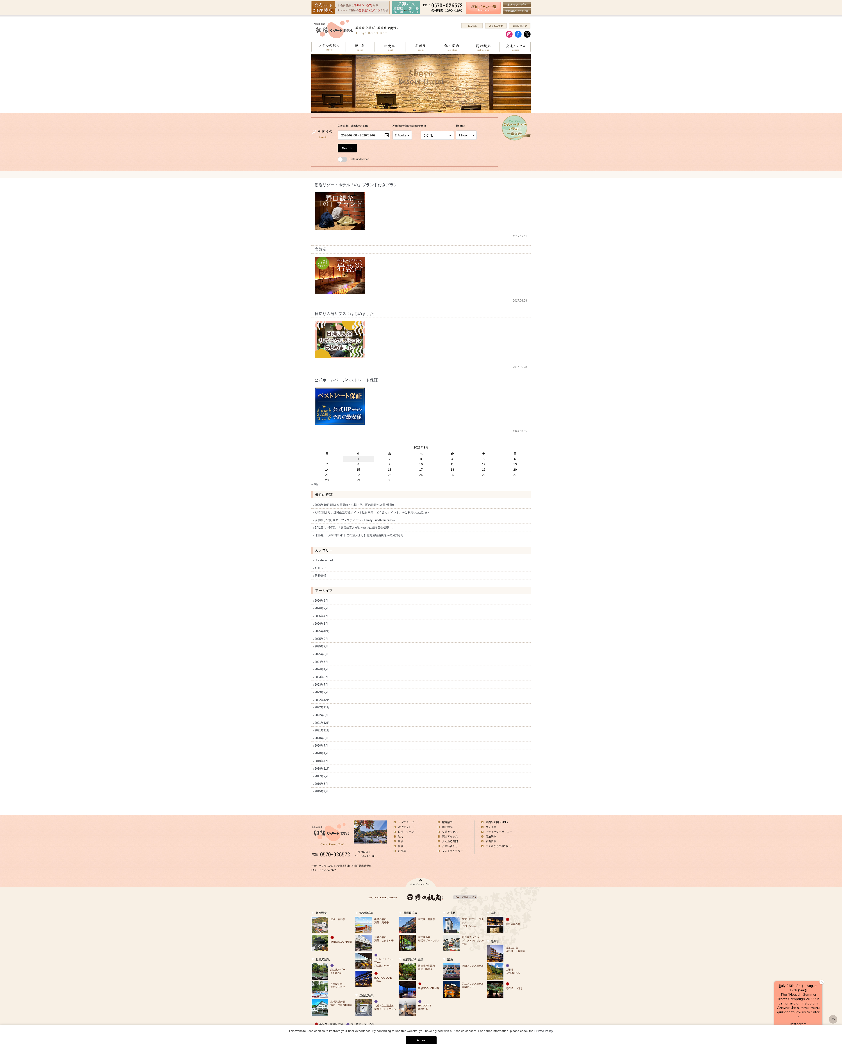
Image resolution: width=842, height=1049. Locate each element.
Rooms (460, 125)
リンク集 (491, 827)
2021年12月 (322, 722)
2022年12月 (322, 700)
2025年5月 (321, 654)
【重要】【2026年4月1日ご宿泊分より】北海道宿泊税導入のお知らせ (359, 535)
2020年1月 (321, 753)
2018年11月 (322, 768)
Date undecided (359, 159)
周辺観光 (483, 47)
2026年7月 (321, 608)
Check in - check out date (353, 125)
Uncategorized (324, 560)
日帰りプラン (406, 831)
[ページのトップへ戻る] (833, 1022)
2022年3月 (321, 715)
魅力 (400, 836)
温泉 (360, 47)
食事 (400, 846)
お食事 (390, 47)
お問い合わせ (450, 846)
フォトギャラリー (452, 850)
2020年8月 (321, 738)
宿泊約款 (491, 836)
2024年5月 (321, 661)
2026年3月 (321, 623)
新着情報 (320, 575)
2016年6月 (321, 783)
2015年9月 (321, 791)
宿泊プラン (404, 827)
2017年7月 (321, 776)
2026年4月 (321, 616)
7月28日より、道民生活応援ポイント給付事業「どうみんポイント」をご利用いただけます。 (374, 512)
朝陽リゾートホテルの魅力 (328, 47)
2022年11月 (322, 707)
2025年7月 (321, 646)
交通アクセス (515, 47)
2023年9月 (321, 677)
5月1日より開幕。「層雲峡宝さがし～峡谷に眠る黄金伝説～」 (355, 527)
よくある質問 (450, 841)
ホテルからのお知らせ (499, 846)
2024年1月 (321, 669)
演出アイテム (450, 836)
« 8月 (315, 484)
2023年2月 (321, 692)
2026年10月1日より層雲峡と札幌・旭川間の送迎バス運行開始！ (356, 504)
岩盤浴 (320, 249)
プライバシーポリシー (499, 831)
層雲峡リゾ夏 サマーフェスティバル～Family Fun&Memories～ (355, 520)
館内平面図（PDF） (497, 822)
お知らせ (320, 568)
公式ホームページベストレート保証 (346, 380)
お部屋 (420, 47)
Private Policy (543, 1031)
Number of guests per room (405, 125)
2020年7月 (321, 745)
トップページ (406, 822)
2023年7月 (321, 684)
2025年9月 (321, 638)
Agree (421, 1040)
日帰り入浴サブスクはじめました (344, 313)
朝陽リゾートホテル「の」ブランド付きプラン (356, 185)
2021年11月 (322, 730)
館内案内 (451, 47)
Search (347, 148)
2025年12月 (322, 631)
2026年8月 (321, 600)
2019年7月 (321, 761)
